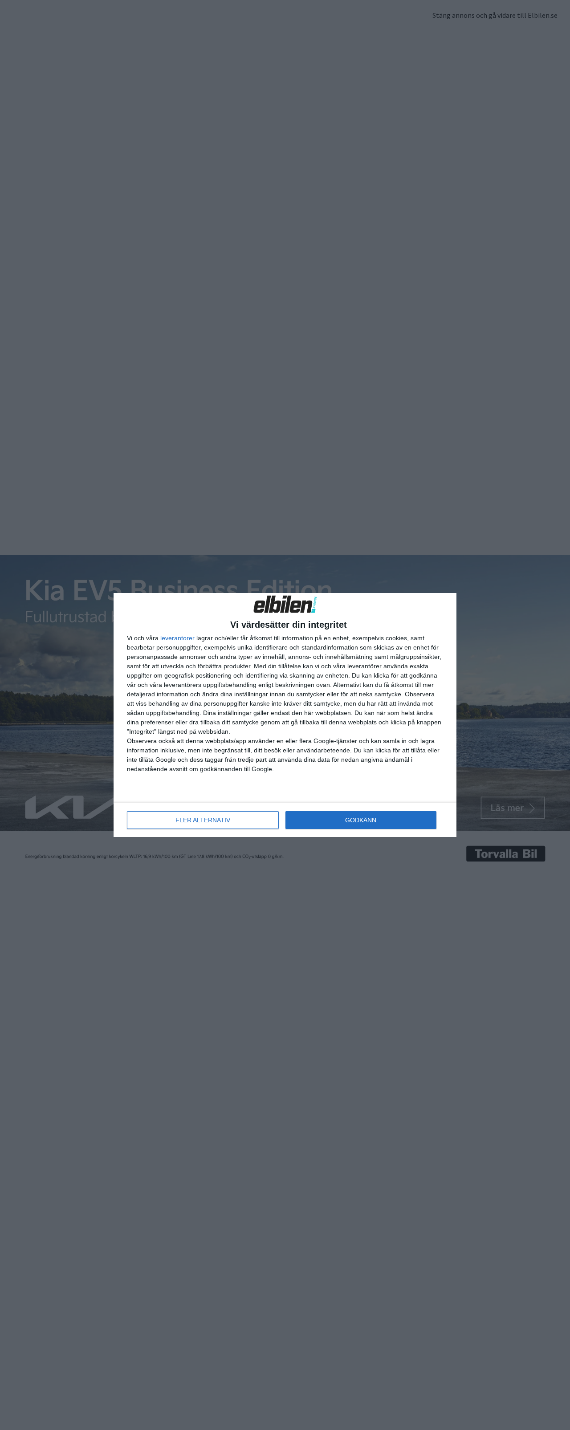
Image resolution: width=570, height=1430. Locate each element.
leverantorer (177, 638)
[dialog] (285, 715)
